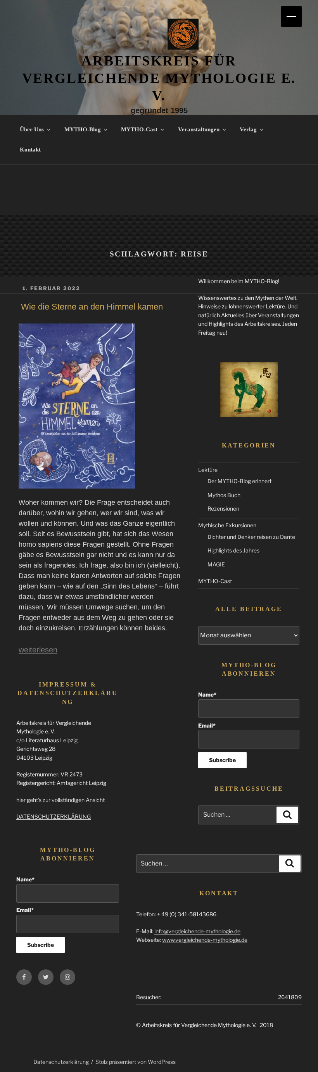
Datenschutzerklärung (61, 1061)
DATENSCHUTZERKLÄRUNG (53, 816)
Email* (207, 725)
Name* (207, 694)
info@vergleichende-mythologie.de (197, 931)
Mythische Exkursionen (227, 525)
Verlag (248, 129)
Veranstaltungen (198, 129)
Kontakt (30, 149)
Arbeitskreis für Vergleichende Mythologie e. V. (159, 78)
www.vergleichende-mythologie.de (204, 939)
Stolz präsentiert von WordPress (135, 1061)
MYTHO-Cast (139, 129)
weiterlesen (38, 649)
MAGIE (216, 564)
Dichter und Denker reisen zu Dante (251, 536)
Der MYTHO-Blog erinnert (239, 481)
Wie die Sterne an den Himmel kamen (92, 306)
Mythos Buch (223, 495)
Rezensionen (223, 508)
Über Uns (32, 129)
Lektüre (208, 469)
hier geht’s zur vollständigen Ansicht (60, 800)
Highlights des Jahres (233, 550)
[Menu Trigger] (291, 16)
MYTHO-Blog (82, 129)
